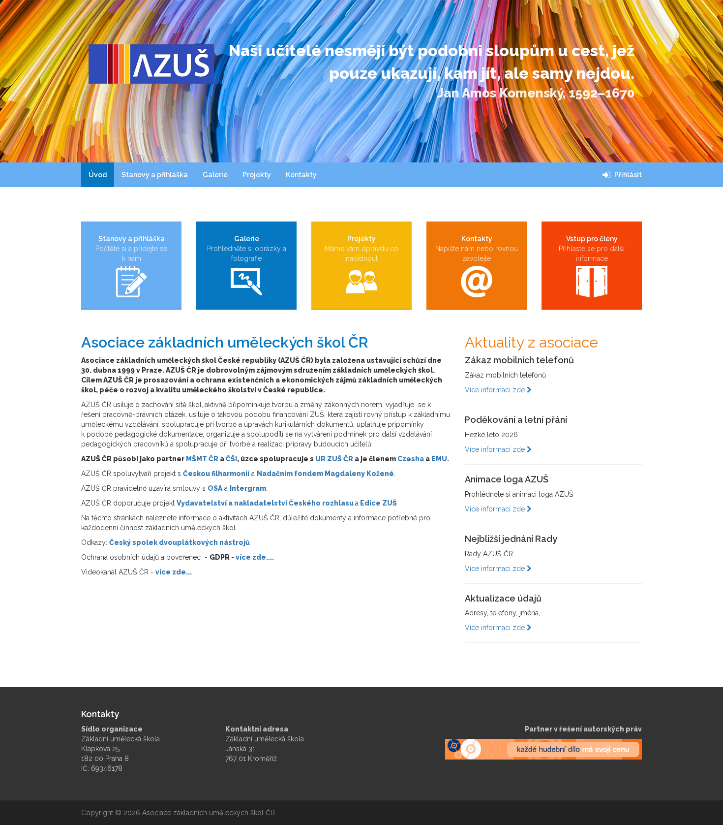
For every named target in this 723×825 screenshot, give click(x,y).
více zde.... (255, 557)
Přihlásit (627, 175)
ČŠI (231, 459)
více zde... (173, 572)
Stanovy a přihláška (154, 175)
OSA (215, 488)
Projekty (256, 175)
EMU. (440, 459)
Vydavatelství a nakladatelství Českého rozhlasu (265, 503)
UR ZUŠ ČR (334, 459)
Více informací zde (496, 390)
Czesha (410, 459)
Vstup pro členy (592, 248)
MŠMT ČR (202, 459)
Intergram (248, 488)
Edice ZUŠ (378, 503)
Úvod (98, 175)
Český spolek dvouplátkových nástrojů (179, 542)
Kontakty (301, 175)
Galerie (215, 175)
